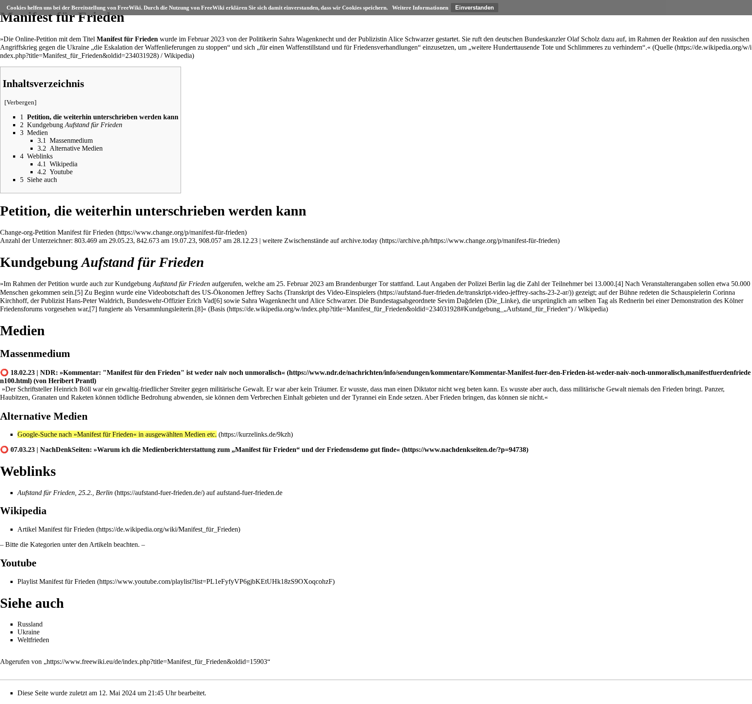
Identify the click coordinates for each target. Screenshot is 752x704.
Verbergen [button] (20, 102)
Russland (30, 624)
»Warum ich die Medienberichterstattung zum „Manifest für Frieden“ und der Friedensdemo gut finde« (247, 449)
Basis (217, 309)
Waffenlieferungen (170, 47)
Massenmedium (35, 353)
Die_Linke (502, 300)
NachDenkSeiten (65, 449)
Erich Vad (200, 300)
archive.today (359, 240)
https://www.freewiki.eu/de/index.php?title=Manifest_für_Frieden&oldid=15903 (157, 661)
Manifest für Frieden (85, 232)
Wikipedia (178, 55)
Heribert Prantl (71, 380)
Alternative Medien (43, 416)
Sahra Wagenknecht (306, 39)
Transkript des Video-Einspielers (331, 292)
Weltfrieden (33, 639)
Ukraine (78, 47)
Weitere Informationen (420, 7)
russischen (735, 39)
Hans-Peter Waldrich (94, 300)
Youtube (18, 563)
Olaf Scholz (583, 39)
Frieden (672, 389)
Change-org (16, 232)
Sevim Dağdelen (460, 300)
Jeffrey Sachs (264, 292)
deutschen (509, 39)
